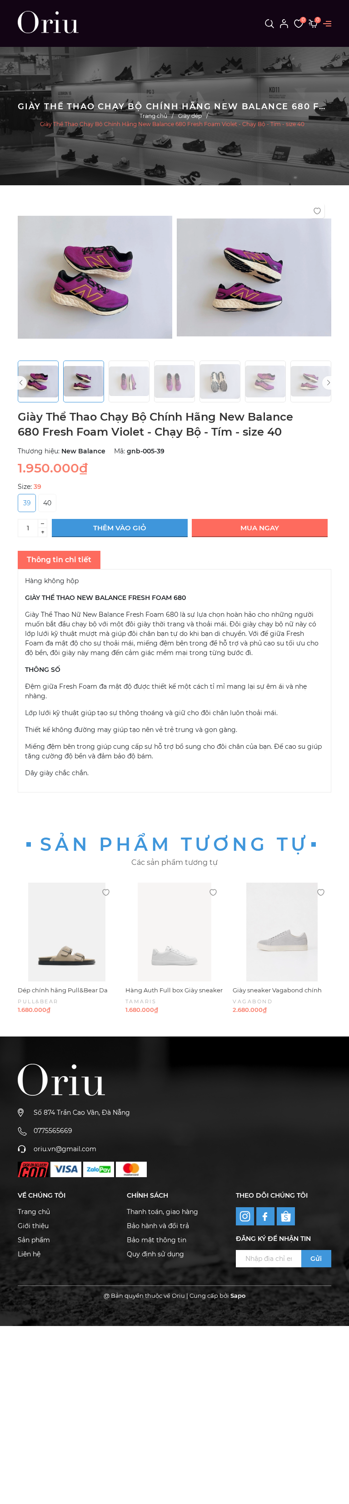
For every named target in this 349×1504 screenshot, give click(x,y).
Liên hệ (29, 1254)
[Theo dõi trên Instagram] (246, 1216)
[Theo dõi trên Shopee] (286, 1216)
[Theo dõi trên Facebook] (266, 1216)
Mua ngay (259, 527)
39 (27, 503)
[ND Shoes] (33, 1169)
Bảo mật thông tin (156, 1240)
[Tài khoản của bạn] (284, 23)
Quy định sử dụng (155, 1254)
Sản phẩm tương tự (174, 844)
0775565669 (53, 1131)
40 (47, 503)
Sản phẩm (34, 1240)
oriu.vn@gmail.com (65, 1149)
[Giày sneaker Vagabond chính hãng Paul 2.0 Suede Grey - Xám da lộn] (282, 932)
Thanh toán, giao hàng (162, 1212)
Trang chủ (34, 1212)
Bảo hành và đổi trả (158, 1226)
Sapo (237, 1295)
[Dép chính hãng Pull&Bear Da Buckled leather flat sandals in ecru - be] (67, 932)
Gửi (316, 1259)
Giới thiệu (33, 1226)
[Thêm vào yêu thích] (317, 210)
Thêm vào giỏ (119, 527)
